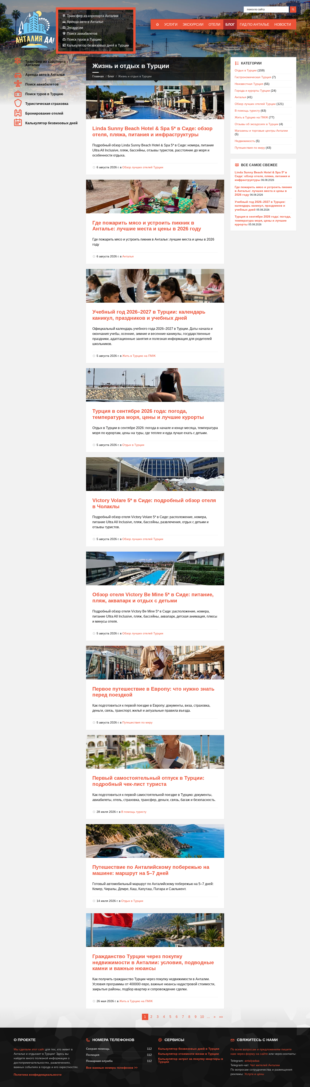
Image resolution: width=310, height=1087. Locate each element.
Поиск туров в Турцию (84, 39)
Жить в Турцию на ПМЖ (139, 355)
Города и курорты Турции (252, 90)
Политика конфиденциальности (38, 1074)
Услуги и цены (254, 1074)
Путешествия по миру (137, 722)
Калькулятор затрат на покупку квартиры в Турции (190, 1060)
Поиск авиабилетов (82, 33)
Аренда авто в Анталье (85, 22)
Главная (98, 76)
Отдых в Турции (133, 445)
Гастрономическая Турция (253, 77)
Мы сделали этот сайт (29, 1049)
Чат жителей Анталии (265, 1065)
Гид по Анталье (254, 24)
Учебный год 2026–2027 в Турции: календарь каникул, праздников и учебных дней (148, 315)
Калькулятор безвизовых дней (51, 123)
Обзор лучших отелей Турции (142, 167)
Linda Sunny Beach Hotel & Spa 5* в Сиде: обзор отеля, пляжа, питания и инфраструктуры (152, 131)
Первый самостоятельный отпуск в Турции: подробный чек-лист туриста (148, 781)
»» (221, 1017)
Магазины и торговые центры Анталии (261, 130)
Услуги (171, 24)
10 (202, 1017)
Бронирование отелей (44, 113)
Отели (214, 24)
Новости (282, 24)
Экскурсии (193, 24)
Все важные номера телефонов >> (111, 1067)
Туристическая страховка (46, 104)
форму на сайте (256, 1053)
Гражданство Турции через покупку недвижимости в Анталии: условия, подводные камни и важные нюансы (153, 962)
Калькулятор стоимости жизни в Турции (188, 1053)
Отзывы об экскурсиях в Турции (256, 124)
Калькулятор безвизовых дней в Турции (98, 45)
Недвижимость (245, 141)
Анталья (128, 256)
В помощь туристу (133, 811)
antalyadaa (252, 1060)
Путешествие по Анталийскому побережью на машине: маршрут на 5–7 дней (150, 870)
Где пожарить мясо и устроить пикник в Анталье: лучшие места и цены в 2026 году (146, 226)
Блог (230, 24)
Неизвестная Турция (249, 84)
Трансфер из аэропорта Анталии (92, 16)
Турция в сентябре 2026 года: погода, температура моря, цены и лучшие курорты (148, 414)
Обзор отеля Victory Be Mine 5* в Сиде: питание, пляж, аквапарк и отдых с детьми (153, 597)
